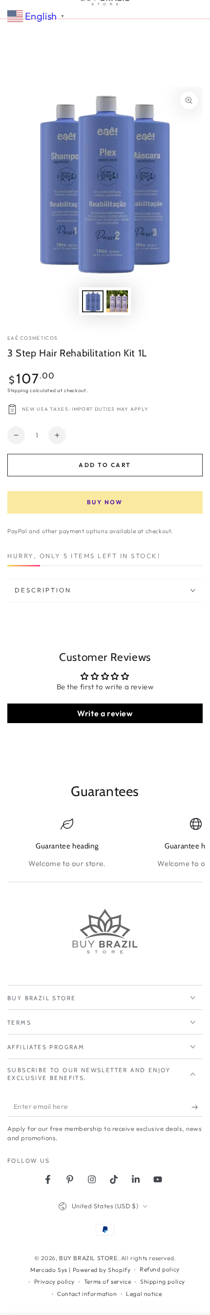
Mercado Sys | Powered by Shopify (80, 1269)
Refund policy (160, 1269)
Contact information (87, 1293)
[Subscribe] (197, 1107)
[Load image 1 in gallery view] (93, 301)
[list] (105, 843)
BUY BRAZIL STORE (88, 1258)
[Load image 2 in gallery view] (117, 301)
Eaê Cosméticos (32, 338)
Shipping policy (162, 1281)
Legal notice (144, 1293)
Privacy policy (54, 1281)
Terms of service (107, 1281)
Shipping (18, 390)
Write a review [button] (104, 713)
